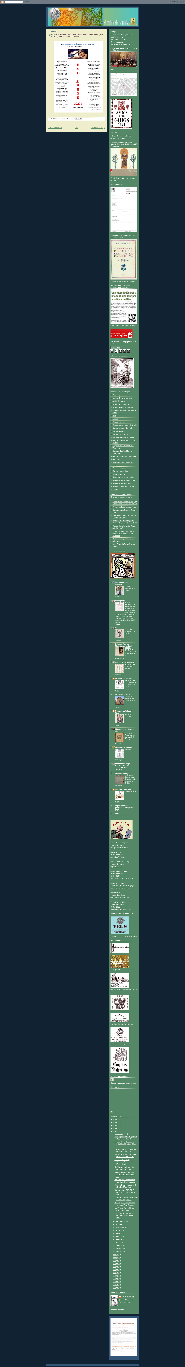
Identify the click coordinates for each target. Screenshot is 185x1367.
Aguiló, (119, 401)
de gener (118, 1251)
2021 (115, 1255)
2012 (115, 1282)
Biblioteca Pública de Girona (123, 407)
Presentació (129, 749)
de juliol (118, 1233)
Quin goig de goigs (119, 468)
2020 (115, 1258)
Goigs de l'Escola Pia (120, 434)
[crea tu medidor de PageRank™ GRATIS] (111, 1112)
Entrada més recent (55, 128)
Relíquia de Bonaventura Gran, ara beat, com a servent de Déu (130, 779)
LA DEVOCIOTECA (122, 695)
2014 (115, 1276)
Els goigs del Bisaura (123, 678)
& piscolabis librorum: (123, 398)
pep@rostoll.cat (116, 867)
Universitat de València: (123, 486)
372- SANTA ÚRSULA (129, 716)
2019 (115, 1261)
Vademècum (117, 395)
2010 (115, 1288)
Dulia (114, 416)
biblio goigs (120, 601)
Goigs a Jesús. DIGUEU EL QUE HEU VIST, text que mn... (125, 1192)
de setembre (120, 1227)
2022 (115, 1131)
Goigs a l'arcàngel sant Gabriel (130, 588)
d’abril (117, 1242)
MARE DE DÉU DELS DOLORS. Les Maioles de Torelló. (130, 683)
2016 (115, 1270)
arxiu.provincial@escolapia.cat (121, 878)
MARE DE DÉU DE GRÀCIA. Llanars (130, 666)
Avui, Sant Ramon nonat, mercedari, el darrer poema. (130, 736)
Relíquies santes (119, 474)
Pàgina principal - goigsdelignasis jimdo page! (124, 808)
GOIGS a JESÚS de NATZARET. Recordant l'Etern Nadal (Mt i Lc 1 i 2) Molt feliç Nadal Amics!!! (77, 36)
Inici (76, 128)
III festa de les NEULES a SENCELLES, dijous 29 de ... (125, 1144)
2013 (115, 1279)
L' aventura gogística (123, 628)
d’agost (118, 1230)
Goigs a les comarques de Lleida (124, 425)
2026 (115, 1119)
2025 (115, 1122)
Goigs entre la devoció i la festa (124, 456)
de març (118, 1245)
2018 (115, 1264)
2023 (115, 1128)
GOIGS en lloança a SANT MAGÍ (130, 632)
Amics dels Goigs (128, 1297)
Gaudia (115, 419)
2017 (115, 1267)
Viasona (115, 490)
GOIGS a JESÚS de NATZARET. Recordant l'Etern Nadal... (124, 1162)
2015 (115, 1273)
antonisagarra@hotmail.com (120, 909)
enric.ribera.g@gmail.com (119, 897)
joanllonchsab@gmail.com (120, 888)
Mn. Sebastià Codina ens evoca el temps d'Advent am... (124, 1215)
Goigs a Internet (118, 422)
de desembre (120, 1134)
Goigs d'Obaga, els (119, 431)
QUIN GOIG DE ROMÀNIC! (125, 662)
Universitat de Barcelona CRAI (124, 480)
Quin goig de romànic (120, 471)
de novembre (120, 1221)
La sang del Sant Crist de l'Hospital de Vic (130, 698)
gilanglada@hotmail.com (119, 848)
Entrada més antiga (98, 128)
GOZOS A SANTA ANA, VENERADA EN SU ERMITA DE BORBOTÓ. (130, 652)
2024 (115, 1125)
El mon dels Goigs (122, 764)
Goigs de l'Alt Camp (123, 789)
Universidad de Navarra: (123, 477)
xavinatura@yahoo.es (118, 857)
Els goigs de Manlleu (123, 747)
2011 (115, 1285)
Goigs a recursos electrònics (123, 428)
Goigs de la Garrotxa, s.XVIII (123, 437)
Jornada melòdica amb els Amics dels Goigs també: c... (125, 1174)
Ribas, (123, 534)
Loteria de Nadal (130, 791)
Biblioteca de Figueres (121, 404)
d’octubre (118, 1224)
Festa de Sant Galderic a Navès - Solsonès (123, 766)
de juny (118, 1236)
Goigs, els (116, 459)
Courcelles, (124, 507)
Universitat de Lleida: (122, 483)
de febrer (118, 1248)
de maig (118, 1239)
